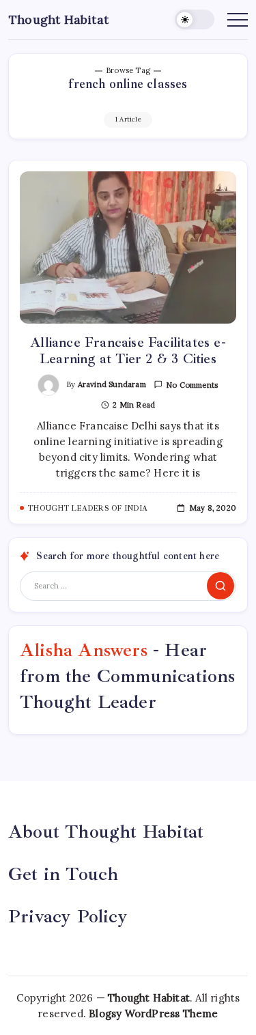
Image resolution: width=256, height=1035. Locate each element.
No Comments (192, 385)
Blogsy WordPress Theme (153, 1013)
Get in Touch (63, 873)
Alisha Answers (83, 650)
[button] (194, 19)
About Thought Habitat (105, 831)
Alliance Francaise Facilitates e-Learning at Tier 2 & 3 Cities (128, 350)
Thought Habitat (59, 19)
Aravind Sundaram (112, 384)
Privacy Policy (68, 916)
